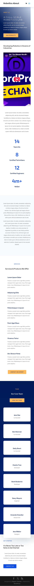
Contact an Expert (17, 372)
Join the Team (17, 400)
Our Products (11, 35)
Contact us (10, 566)
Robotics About (11, 3)
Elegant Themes (16, 581)
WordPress (17, 583)
